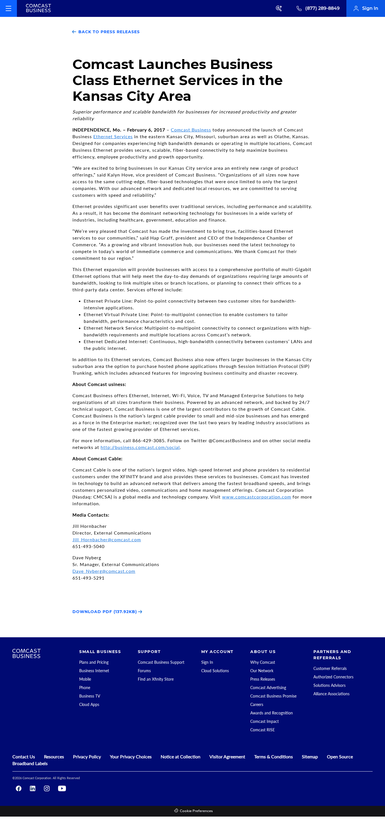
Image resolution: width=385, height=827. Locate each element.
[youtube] (62, 788)
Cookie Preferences (196, 811)
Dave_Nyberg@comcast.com (103, 571)
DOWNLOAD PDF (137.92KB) (105, 611)
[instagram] (47, 788)
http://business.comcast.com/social (140, 447)
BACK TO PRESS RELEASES (108, 31)
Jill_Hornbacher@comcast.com (106, 539)
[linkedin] (32, 788)
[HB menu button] (8, 8)
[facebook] (18, 788)
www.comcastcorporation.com (256, 496)
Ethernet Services (113, 136)
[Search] (279, 8)
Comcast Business (191, 129)
